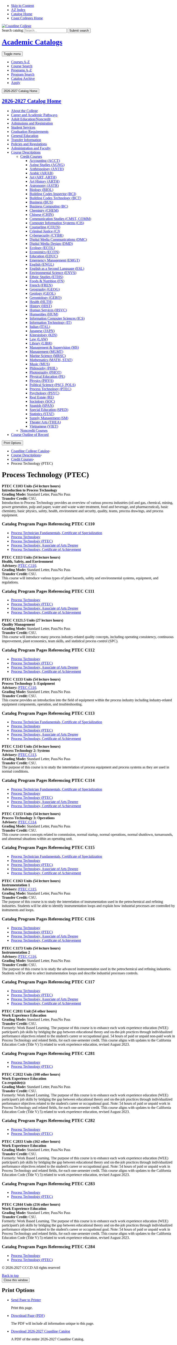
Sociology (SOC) (42, 401)
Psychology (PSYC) (44, 393)
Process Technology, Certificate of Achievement (46, 549)
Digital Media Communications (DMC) (58, 239)
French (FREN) (41, 285)
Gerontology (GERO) (46, 298)
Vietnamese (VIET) (44, 426)
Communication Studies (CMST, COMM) (60, 219)
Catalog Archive (23, 78)
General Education (24, 136)
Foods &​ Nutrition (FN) (47, 281)
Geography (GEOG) (45, 289)
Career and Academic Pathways (34, 115)
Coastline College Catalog (30, 451)
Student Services (23, 127)
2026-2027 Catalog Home (31, 101)
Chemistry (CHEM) (44, 210)
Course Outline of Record (30, 435)
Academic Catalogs (32, 42)
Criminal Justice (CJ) (45, 231)
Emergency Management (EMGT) (55, 260)
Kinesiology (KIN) (43, 335)
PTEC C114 (27, 822)
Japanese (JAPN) (42, 331)
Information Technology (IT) (50, 322)
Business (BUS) (41, 202)
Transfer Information (26, 140)
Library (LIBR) (41, 343)
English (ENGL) (42, 264)
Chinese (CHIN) (42, 215)
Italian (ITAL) (40, 327)
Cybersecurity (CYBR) (46, 235)
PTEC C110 (27, 566)
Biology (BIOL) (41, 190)
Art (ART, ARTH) (43, 177)
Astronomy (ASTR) (44, 185)
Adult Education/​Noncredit (30, 119)
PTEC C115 (27, 889)
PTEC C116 (27, 956)
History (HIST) (41, 306)
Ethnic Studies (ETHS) (46, 277)
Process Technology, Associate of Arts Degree (44, 545)
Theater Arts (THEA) (45, 422)
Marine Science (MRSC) (48, 356)
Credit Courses (31, 156)
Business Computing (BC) (49, 206)
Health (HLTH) (41, 302)
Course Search (21, 66)
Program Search (22, 74)
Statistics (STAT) (42, 414)
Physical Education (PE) (47, 376)
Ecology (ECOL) (42, 248)
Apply (15, 83)
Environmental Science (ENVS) (53, 273)
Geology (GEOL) (43, 293)
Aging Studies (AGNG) (47, 165)
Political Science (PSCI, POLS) (53, 385)
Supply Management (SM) (49, 418)
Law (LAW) (39, 339)
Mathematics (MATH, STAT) (51, 360)
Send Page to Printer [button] (26, 1300)
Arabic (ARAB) (41, 173)
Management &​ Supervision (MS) (54, 347)
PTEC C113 (27, 755)
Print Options (12, 443)
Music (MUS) (40, 364)
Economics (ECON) (44, 252)
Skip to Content (22, 6)
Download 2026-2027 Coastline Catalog (40, 1331)
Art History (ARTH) (44, 181)
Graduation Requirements (29, 132)
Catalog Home (21, 14)
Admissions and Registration (32, 123)
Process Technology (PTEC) (50, 389)
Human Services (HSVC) (48, 310)
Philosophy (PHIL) (43, 368)
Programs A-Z (21, 70)
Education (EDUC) (44, 256)
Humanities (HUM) (44, 314)
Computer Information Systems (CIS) (57, 223)
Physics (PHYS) (41, 381)
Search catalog (12, 30)
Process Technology (25, 537)
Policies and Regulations (29, 144)
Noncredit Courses (33, 430)
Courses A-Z (20, 62)
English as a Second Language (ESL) (57, 269)
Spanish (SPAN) (42, 406)
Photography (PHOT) (45, 372)
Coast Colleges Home (27, 18)
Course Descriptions (26, 152)
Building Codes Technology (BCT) (55, 198)
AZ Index (18, 10)
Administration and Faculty (31, 148)
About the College (24, 111)
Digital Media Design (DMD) (51, 244)
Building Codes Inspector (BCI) (53, 194)
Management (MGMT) (46, 352)
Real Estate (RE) (42, 397)
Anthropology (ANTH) (47, 169)
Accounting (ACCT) (45, 161)
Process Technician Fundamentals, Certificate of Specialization (56, 533)
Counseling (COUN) (45, 227)
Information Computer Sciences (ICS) (57, 318)
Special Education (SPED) (49, 410)
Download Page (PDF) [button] (28, 1316)
